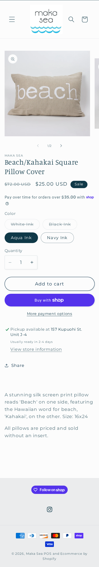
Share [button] (17, 365)
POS (48, 554)
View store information (36, 349)
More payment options (49, 314)
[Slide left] (38, 146)
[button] (11, 19)
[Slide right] (61, 146)
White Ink (25, 225)
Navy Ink (57, 237)
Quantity (13, 250)
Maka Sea (34, 554)
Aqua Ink (21, 237)
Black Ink (63, 225)
